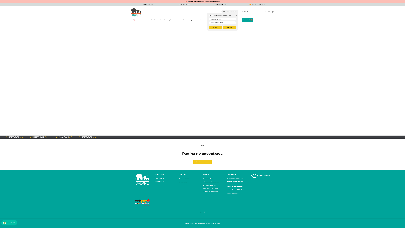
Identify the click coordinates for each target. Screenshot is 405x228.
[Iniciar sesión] (269, 12)
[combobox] (253, 11)
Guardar (215, 27)
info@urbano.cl (159, 178)
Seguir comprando (202, 162)
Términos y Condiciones (210, 188)
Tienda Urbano (193, 223)
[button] (142, 20)
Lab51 (218, 223)
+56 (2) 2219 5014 (160, 181)
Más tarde (229, 27)
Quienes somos (184, 179)
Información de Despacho (211, 182)
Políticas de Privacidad (210, 191)
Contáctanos (183, 182)
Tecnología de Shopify (204, 223)
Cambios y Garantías (209, 185)
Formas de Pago (208, 179)
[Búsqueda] (265, 12)
